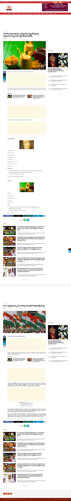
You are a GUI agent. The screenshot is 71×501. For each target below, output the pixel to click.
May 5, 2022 (15, 38)
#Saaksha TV (12, 418)
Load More (24, 485)
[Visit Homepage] (9, 8)
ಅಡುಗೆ (24, 38)
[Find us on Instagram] (66, 2)
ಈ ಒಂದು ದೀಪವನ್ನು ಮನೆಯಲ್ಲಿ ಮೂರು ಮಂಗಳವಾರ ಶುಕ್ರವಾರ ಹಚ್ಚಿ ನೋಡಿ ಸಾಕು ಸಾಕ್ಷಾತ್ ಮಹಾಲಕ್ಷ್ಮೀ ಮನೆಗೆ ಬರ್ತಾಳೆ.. (59, 89)
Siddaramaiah (23, 418)
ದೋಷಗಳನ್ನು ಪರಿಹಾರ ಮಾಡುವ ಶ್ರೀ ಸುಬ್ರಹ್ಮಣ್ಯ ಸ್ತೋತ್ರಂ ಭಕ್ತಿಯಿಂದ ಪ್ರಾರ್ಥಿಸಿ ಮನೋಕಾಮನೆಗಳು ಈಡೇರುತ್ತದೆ (59, 81)
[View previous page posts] (26, 102)
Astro (47, 13)
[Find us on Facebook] (4, 494)
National (23, 13)
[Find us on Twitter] (6, 494)
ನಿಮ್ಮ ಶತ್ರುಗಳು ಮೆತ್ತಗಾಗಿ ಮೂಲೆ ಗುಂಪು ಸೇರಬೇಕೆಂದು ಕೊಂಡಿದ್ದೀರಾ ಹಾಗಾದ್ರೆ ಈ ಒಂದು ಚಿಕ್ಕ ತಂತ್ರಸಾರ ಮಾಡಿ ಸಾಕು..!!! (59, 76)
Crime (35, 13)
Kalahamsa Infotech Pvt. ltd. (21, 499)
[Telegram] (69, 251)
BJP (15, 418)
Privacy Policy (50, 2)
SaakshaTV (6, 499)
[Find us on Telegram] (67, 2)
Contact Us (46, 2)
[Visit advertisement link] (55, 7)
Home (40, 2)
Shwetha (19, 231)
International (29, 13)
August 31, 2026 (15, 98)
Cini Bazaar (55, 2)
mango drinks (12, 212)
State (14, 13)
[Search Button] (66, 14)
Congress (18, 418)
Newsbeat (9, 13)
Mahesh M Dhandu (9, 308)
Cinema (38, 13)
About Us (43, 2)
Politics (18, 13)
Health (51, 13)
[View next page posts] (27, 102)
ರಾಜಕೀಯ (25, 308)
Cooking (19, 38)
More (55, 13)
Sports (60, 2)
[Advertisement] (35, 23)
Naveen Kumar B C (9, 38)
